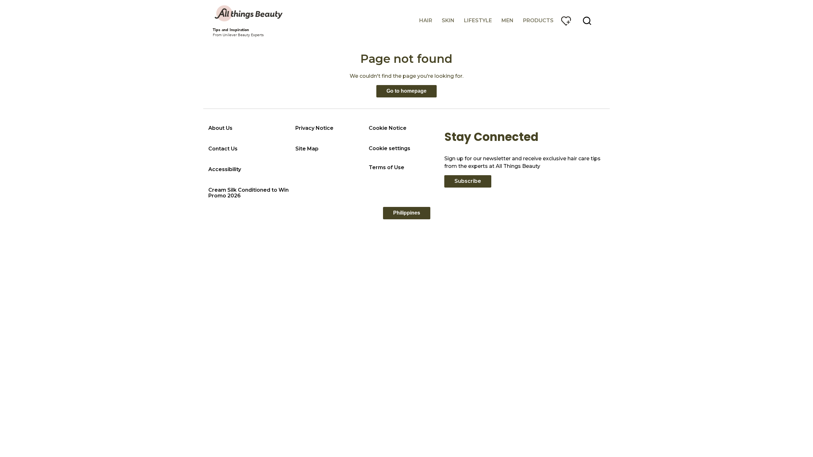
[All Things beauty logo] (249, 13)
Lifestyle (478, 20)
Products (538, 20)
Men (507, 20)
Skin (448, 20)
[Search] (587, 20)
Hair (425, 20)
